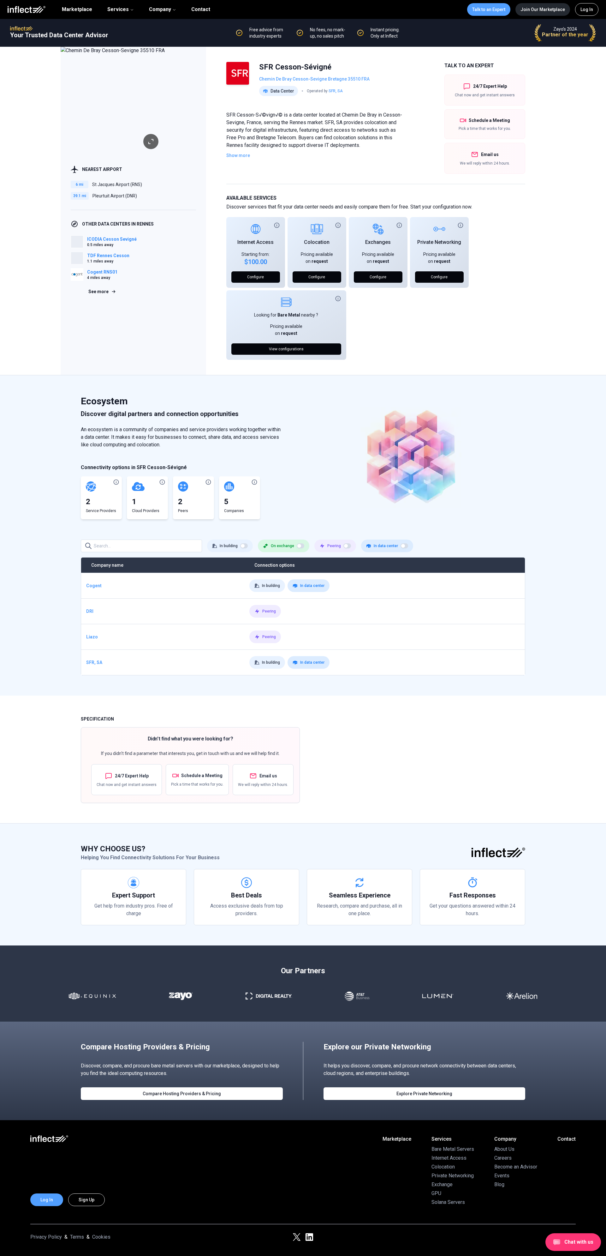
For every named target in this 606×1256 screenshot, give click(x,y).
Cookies (101, 1237)
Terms (77, 1237)
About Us (504, 1149)
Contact (200, 9)
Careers (503, 1158)
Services (118, 9)
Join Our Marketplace (542, 9)
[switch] (244, 545)
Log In (586, 9)
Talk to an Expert (488, 9)
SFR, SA (336, 91)
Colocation (317, 242)
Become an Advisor (515, 1167)
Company (160, 9)
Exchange (442, 1184)
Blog (499, 1184)
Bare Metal (288, 314)
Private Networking (439, 242)
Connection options (274, 565)
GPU (436, 1193)
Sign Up (86, 1199)
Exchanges (378, 242)
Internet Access (255, 242)
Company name (107, 565)
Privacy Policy (46, 1237)
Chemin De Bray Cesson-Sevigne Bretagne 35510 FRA (314, 79)
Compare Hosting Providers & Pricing (182, 1093)
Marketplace (77, 9)
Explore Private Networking (424, 1093)
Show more (238, 155)
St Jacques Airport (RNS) (117, 184)
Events (501, 1176)
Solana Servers (448, 1202)
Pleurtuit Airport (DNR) (114, 195)
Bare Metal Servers (452, 1149)
